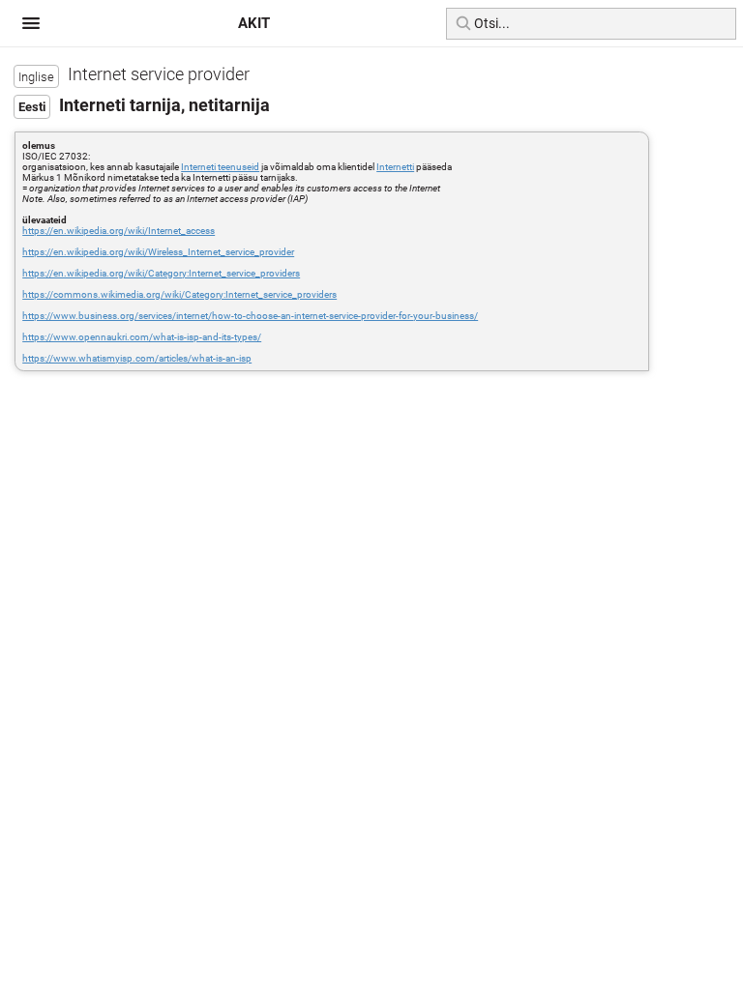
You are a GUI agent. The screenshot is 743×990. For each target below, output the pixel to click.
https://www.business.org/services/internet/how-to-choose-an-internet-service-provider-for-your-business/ (250, 315)
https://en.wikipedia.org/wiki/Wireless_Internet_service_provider (158, 252)
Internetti (395, 166)
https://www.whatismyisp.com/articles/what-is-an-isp (137, 358)
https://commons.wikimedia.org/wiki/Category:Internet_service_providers (179, 294)
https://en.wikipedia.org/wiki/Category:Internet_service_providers (161, 273)
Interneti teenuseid (220, 166)
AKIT (254, 23)
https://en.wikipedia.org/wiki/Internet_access (118, 230)
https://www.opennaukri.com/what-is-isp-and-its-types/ (141, 337)
